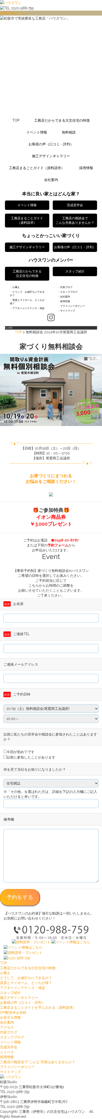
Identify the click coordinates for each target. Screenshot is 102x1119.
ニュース (7, 1052)
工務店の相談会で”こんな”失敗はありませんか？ (37, 1062)
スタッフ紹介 (10, 993)
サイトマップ (10, 1072)
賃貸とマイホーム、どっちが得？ (26, 983)
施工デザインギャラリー (51, 156)
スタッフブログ (12, 1037)
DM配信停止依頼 (13, 1012)
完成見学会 (8, 1047)
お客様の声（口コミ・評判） (51, 144)
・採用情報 (64, 301)
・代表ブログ (65, 287)
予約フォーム (58, 545)
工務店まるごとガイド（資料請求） (36, 168)
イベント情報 (36, 132)
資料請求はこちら (14, 13)
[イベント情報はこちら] (70, 942)
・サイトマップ (66, 310)
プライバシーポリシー (17, 1067)
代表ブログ (8, 1032)
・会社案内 (64, 296)
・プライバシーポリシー (71, 306)
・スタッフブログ (67, 292)
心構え (5, 973)
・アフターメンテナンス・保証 (27, 308)
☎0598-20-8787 (65, 540)
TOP (15, 120)
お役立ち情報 (10, 1017)
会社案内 (51, 180)
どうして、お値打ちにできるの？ (26, 978)
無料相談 (69, 132)
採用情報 (86, 168)
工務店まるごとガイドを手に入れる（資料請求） (38, 1007)
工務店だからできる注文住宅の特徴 (62, 120)
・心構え (15, 287)
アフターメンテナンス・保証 (22, 988)
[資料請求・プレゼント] (31, 942)
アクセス (7, 1027)
